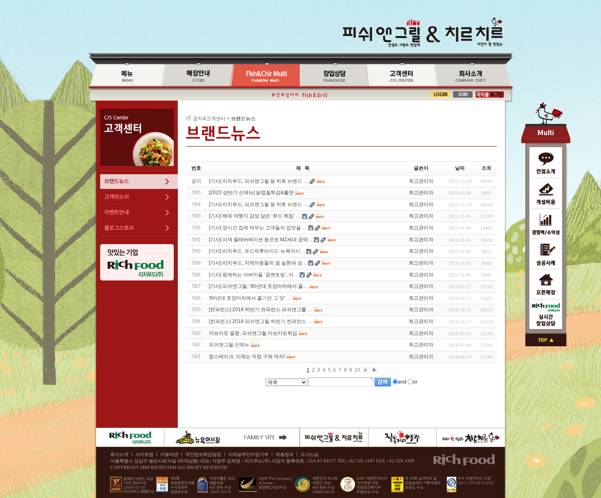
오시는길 (309, 454)
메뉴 (125, 75)
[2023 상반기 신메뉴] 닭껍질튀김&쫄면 (251, 192)
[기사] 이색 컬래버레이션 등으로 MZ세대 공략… (261, 239)
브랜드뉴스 (400, 75)
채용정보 (285, 454)
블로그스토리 (119, 228)
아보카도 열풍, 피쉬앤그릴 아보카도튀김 (253, 333)
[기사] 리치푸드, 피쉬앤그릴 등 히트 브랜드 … (258, 204)
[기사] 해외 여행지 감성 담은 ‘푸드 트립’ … (255, 216)
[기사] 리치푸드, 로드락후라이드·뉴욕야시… (257, 251)
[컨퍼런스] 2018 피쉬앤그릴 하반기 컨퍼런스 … (260, 321)
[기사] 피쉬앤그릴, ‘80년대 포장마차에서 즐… (258, 286)
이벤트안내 (116, 212)
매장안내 (196, 75)
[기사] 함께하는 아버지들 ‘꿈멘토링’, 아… (253, 275)
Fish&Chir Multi (265, 75)
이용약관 (169, 454)
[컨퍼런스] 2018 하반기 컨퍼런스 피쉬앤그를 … (260, 310)
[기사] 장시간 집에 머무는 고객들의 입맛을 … (258, 228)
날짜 (460, 168)
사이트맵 (144, 454)
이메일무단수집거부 (248, 454)
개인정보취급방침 (203, 454)
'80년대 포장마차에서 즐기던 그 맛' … (250, 298)
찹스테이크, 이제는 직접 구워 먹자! (247, 356)
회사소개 (473, 75)
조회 (486, 168)
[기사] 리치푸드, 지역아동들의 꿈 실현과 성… (258, 263)
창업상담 (333, 75)
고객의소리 (116, 197)
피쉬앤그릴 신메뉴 (229, 345)
